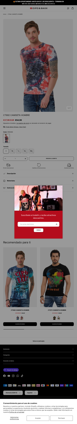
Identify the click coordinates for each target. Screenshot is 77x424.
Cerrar (38, 230)
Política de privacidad (16, 412)
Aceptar (38, 418)
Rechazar (61, 418)
